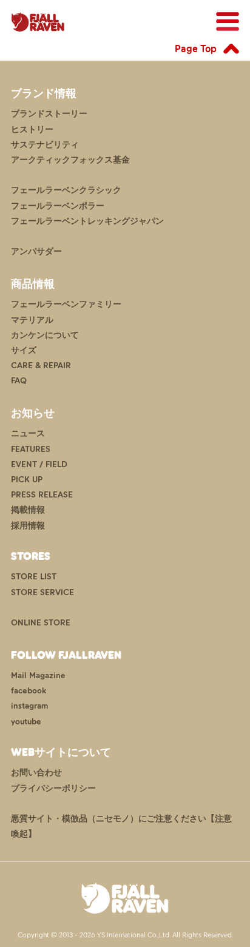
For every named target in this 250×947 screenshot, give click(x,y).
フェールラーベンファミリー (66, 304)
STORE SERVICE (42, 592)
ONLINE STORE (40, 623)
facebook (28, 691)
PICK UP (26, 479)
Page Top (196, 48)
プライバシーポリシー (53, 788)
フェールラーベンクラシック (66, 190)
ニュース (28, 433)
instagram (29, 706)
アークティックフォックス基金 (70, 160)
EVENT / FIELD (39, 464)
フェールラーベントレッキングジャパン (87, 221)
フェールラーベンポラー (57, 206)
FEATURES (30, 449)
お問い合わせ (36, 772)
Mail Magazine (38, 675)
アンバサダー (36, 251)
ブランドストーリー (49, 114)
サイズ (23, 350)
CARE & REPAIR (41, 365)
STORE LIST (33, 576)
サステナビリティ (45, 145)
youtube (26, 721)
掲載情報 (28, 510)
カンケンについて (45, 335)
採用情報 (28, 526)
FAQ (19, 381)
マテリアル (32, 320)
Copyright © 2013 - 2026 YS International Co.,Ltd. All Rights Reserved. (125, 935)
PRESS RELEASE (42, 495)
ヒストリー (32, 129)
